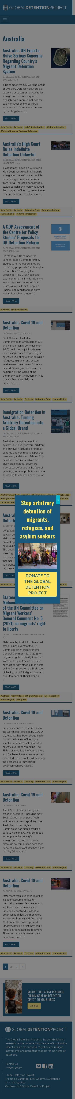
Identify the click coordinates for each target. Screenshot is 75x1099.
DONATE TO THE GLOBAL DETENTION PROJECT (37, 584)
